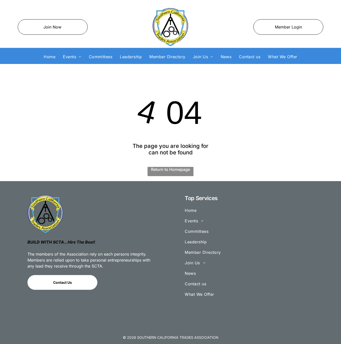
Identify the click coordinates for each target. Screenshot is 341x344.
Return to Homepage (170, 169)
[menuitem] (49, 56)
